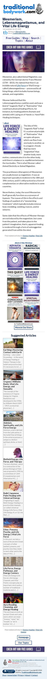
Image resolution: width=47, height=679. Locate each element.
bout (29, 40)
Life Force (21, 85)
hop (25, 38)
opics (19, 40)
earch (35, 38)
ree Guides (13, 38)
